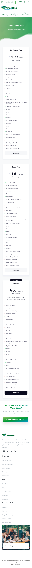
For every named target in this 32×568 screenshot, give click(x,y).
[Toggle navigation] (29, 7)
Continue (16, 153)
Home (10, 29)
